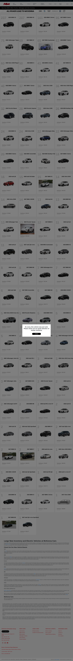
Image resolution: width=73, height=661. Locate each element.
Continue (36, 333)
